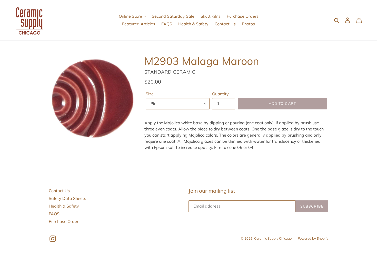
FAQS (166, 23)
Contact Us (225, 23)
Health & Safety (193, 23)
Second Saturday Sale (173, 16)
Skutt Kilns (211, 16)
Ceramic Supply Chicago (273, 238)
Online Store (131, 16)
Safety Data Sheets (67, 198)
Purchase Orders (243, 16)
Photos (248, 23)
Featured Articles (138, 23)
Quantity (220, 93)
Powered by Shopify (313, 238)
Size (150, 93)
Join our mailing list (211, 191)
